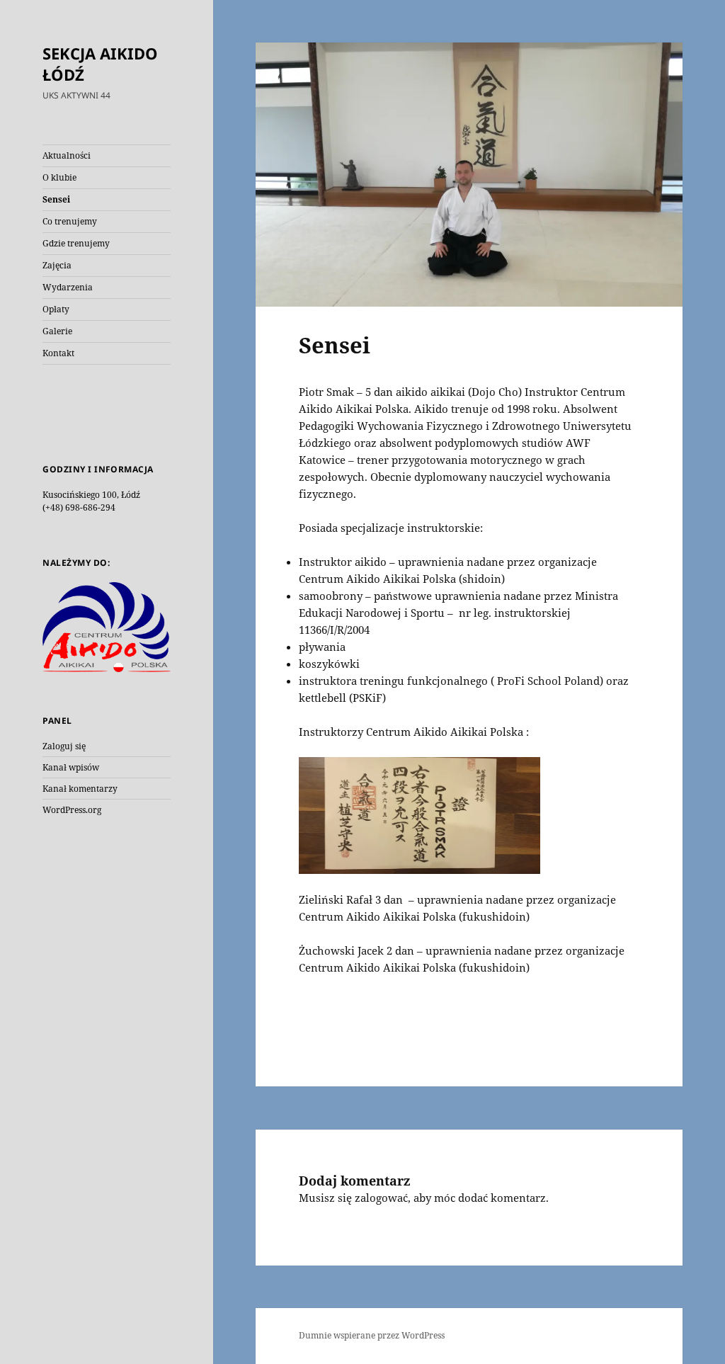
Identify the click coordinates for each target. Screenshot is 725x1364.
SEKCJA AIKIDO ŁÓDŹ (100, 63)
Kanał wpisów (70, 767)
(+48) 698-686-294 (78, 507)
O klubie (59, 177)
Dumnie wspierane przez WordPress (372, 1335)
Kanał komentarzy (80, 789)
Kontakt (58, 353)
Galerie (57, 331)
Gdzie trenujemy (76, 243)
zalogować (381, 1197)
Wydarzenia (67, 287)
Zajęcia (57, 265)
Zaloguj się (64, 746)
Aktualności (66, 155)
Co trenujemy (69, 221)
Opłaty (55, 309)
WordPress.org (71, 810)
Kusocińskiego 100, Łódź (91, 495)
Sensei (56, 199)
